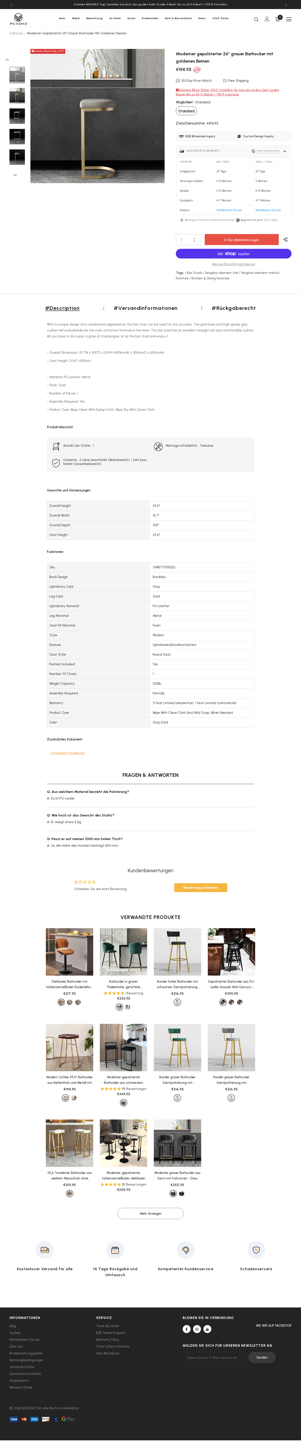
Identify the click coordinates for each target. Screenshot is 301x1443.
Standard (186, 111)
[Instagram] (197, 1329)
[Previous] (9, 59)
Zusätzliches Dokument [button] (64, 739)
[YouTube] (207, 1329)
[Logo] (24, 19)
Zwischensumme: (190, 123)
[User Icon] (267, 19)
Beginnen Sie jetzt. (252, 219)
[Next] (17, 175)
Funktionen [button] (55, 552)
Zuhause (16, 33)
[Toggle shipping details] (285, 151)
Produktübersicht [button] (60, 427)
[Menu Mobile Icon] (289, 19)
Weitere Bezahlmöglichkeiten (233, 264)
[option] (150, 4)
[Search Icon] (256, 19)
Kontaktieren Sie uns (229, 210)
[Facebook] (187, 1329)
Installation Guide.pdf (68, 753)
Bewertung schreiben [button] (200, 887)
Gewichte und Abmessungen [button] (68, 490)
